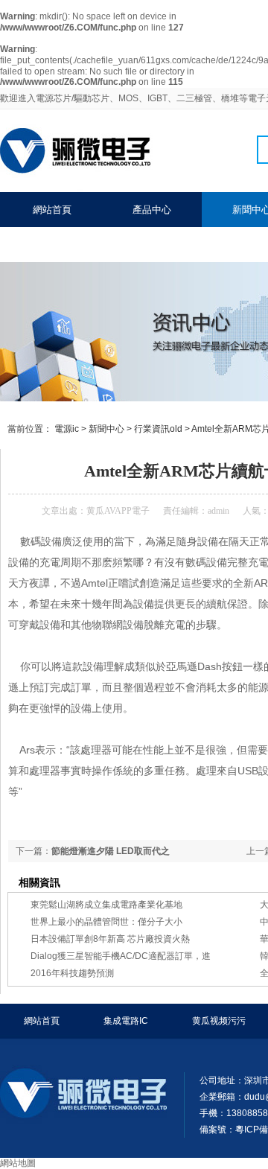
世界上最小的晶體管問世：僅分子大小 (106, 922)
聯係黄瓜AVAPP (66, 244)
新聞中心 (106, 429)
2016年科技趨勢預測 (72, 973)
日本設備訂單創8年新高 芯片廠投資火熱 (110, 939)
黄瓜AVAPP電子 (118, 511)
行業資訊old (158, 429)
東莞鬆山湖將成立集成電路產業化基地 (106, 904)
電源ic (66, 429)
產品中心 (152, 209)
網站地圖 (18, 1163)
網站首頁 (52, 209)
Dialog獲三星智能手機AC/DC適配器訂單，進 (121, 956)
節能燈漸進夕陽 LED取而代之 (110, 851)
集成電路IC (125, 1021)
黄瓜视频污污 (219, 1021)
